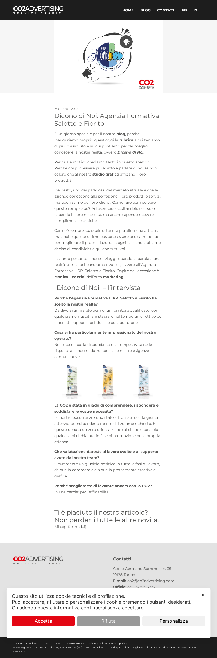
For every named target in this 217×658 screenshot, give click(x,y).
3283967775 (146, 587)
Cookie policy (118, 643)
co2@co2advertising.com (150, 580)
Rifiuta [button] (108, 621)
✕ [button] (203, 595)
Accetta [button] (43, 621)
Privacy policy (97, 643)
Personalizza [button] (174, 621)
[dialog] (109, 613)
